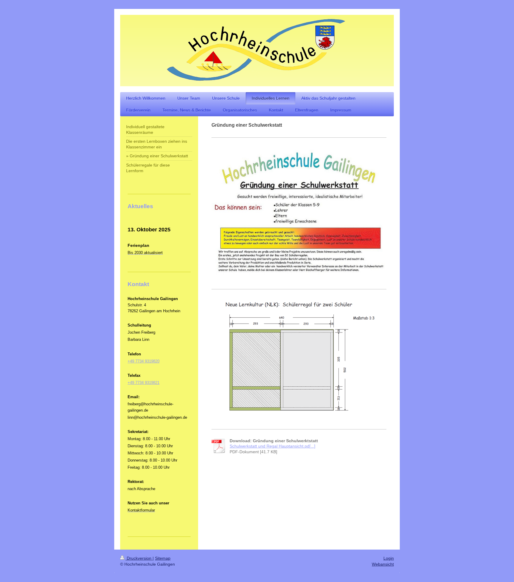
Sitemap (162, 558)
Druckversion (139, 558)
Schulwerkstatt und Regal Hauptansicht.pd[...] (272, 446)
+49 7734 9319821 (143, 382)
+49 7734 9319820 (143, 361)
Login (388, 558)
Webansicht (383, 564)
